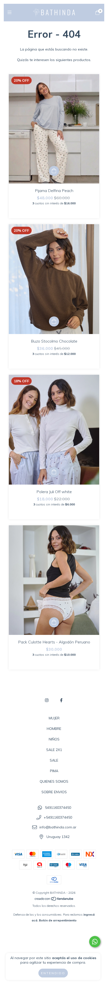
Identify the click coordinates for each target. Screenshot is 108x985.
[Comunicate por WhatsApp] (94, 941)
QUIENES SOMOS (54, 781)
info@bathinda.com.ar (57, 827)
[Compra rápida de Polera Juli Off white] (54, 472)
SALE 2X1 (54, 749)
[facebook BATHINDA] (61, 700)
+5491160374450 (58, 817)
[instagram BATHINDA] (46, 700)
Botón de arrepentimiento (58, 920)
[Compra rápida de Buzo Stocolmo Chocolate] (54, 321)
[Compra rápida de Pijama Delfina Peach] (54, 171)
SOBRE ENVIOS (54, 792)
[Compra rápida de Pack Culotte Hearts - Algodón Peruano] (54, 622)
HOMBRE (54, 728)
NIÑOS (54, 739)
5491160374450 (58, 808)
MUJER (54, 718)
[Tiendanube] (54, 900)
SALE (54, 760)
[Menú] (11, 12)
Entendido (53, 973)
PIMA (54, 771)
